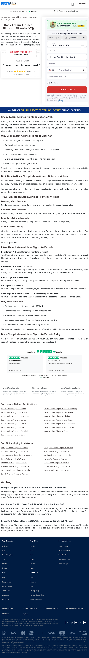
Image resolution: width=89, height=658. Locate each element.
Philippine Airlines (64, 551)
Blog (31, 586)
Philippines (5, 546)
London (32, 546)
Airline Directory (51, 608)
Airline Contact (7, 586)
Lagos (32, 568)
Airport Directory (30, 608)
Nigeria (4, 564)
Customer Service (36, 599)
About (32, 578)
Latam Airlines (27, 17)
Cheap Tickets (10, 17)
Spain (4, 559)
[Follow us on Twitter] (80, 622)
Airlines (18, 17)
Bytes (25, 613)
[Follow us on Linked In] (85, 622)
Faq (3, 578)
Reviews (33, 582)
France (4, 568)
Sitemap (5, 613)
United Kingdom (7, 555)
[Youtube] (76, 622)
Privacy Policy (34, 591)
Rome (32, 555)
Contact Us (5, 599)
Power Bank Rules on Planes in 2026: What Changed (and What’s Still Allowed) (37, 521)
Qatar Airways (63, 546)
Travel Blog (6, 591)
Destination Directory (74, 608)
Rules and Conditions (37, 595)
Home (3, 17)
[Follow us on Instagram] (71, 622)
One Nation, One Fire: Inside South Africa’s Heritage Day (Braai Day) (32, 504)
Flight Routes (7, 608)
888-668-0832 (81, 3)
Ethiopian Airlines (64, 559)
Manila (32, 564)
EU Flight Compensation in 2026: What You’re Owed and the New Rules (33, 487)
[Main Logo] (8, 4)
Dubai (32, 559)
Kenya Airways (63, 564)
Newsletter (5, 595)
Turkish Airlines (63, 555)
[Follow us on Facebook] (67, 622)
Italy (3, 551)
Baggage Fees (6, 582)
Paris (32, 551)
